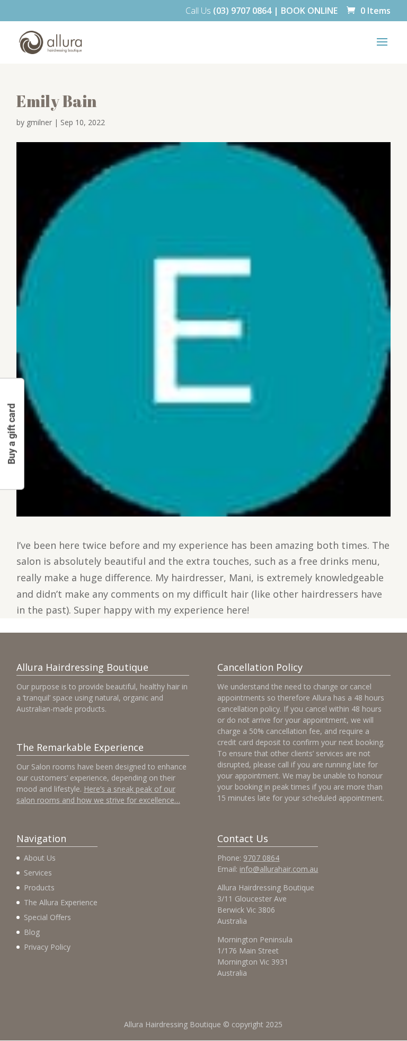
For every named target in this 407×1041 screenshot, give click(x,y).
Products (39, 887)
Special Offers (47, 917)
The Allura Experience (61, 902)
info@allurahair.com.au (279, 869)
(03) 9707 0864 (242, 10)
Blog (32, 932)
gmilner (39, 122)
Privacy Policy (47, 947)
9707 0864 (261, 858)
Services (38, 873)
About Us (40, 858)
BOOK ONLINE (309, 10)
